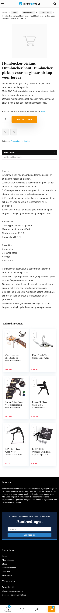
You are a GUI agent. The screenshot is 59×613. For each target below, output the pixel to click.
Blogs (4, 564)
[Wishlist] (22, 609)
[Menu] (3, 3)
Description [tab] (9, 152)
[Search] (54, 3)
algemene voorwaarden (12, 591)
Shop (14, 12)
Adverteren (7, 575)
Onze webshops (9, 568)
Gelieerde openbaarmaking (14, 595)
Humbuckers (45, 12)
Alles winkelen (8, 560)
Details (42, 111)
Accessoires (28, 12)
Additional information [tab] (13, 157)
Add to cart (24, 119)
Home (4, 12)
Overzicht (6, 571)
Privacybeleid (8, 587)
